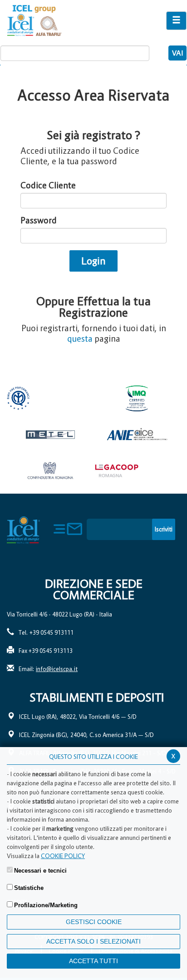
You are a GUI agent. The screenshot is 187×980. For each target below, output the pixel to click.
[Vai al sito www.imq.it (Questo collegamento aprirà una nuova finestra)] (137, 398)
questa (80, 339)
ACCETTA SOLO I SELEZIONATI (93, 941)
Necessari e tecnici (40, 870)
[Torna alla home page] (62, 20)
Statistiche (29, 887)
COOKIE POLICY (63, 855)
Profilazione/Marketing (46, 905)
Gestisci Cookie (94, 921)
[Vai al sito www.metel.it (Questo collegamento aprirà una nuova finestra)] (50, 434)
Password (38, 220)
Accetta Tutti (93, 961)
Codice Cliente (48, 185)
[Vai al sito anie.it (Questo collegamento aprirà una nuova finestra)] (137, 434)
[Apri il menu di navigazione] (176, 20)
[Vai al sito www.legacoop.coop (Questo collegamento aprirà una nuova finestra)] (137, 471)
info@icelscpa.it (57, 669)
